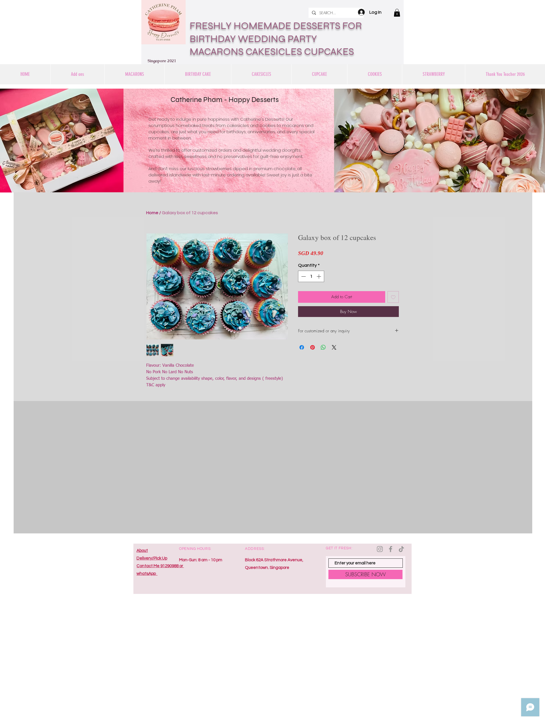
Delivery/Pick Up (152, 558)
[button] (397, 12)
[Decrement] (303, 276)
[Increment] (319, 276)
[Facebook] (391, 549)
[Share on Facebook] (301, 347)
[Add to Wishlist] (393, 297)
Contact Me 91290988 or (160, 566)
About (142, 550)
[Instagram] (380, 549)
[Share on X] (334, 347)
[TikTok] (401, 549)
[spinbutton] (311, 276)
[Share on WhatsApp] (323, 347)
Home (152, 212)
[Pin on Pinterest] (312, 347)
